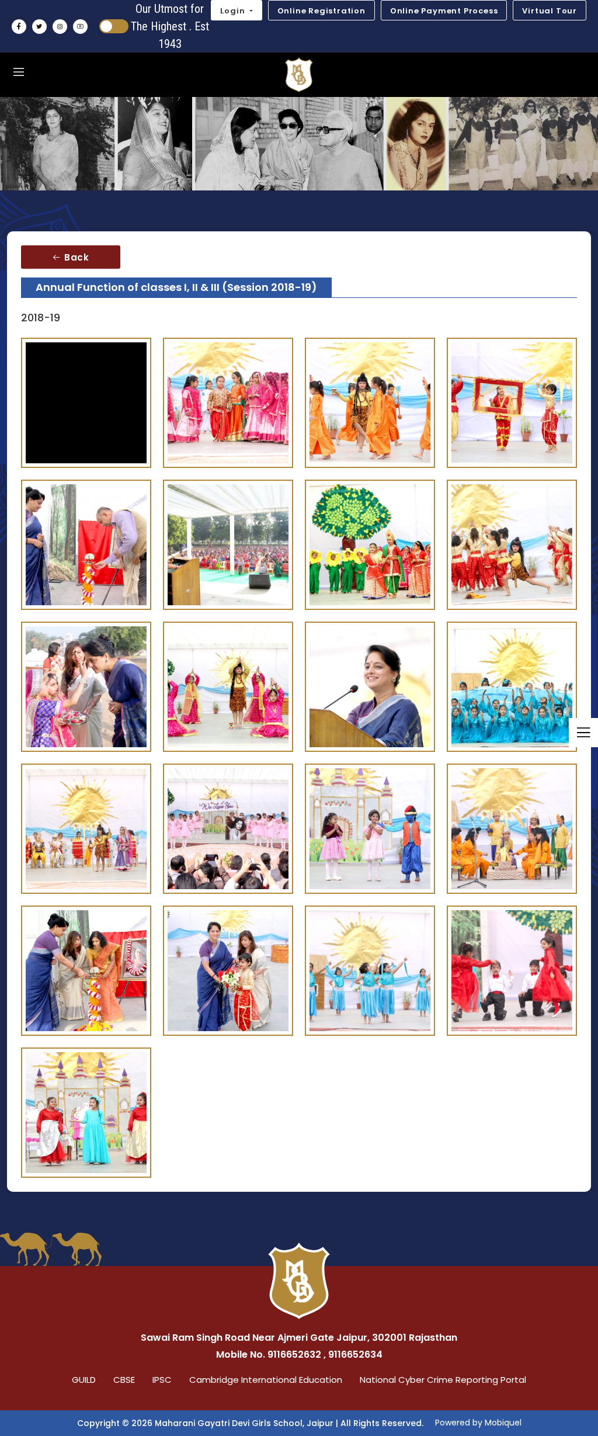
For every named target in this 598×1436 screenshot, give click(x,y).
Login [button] (233, 10)
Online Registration (321, 10)
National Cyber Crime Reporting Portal (443, 1379)
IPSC (162, 1379)
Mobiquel (503, 1422)
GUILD (84, 1379)
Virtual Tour (549, 10)
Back (75, 257)
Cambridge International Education (265, 1379)
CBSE (124, 1379)
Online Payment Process (444, 10)
